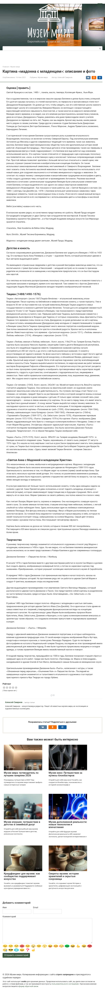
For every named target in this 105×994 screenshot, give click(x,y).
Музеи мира (48, 32)
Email (35, 907)
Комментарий (9, 916)
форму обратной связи (28, 986)
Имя (5, 907)
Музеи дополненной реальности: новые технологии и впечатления (68, 824)
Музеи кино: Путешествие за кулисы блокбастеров (65, 774)
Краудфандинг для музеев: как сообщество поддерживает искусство (22, 876)
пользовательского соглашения (65, 984)
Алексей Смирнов (13, 702)
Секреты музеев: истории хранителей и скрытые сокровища (64, 876)
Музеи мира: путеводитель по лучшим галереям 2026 (21, 774)
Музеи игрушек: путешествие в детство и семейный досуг (22, 823)
